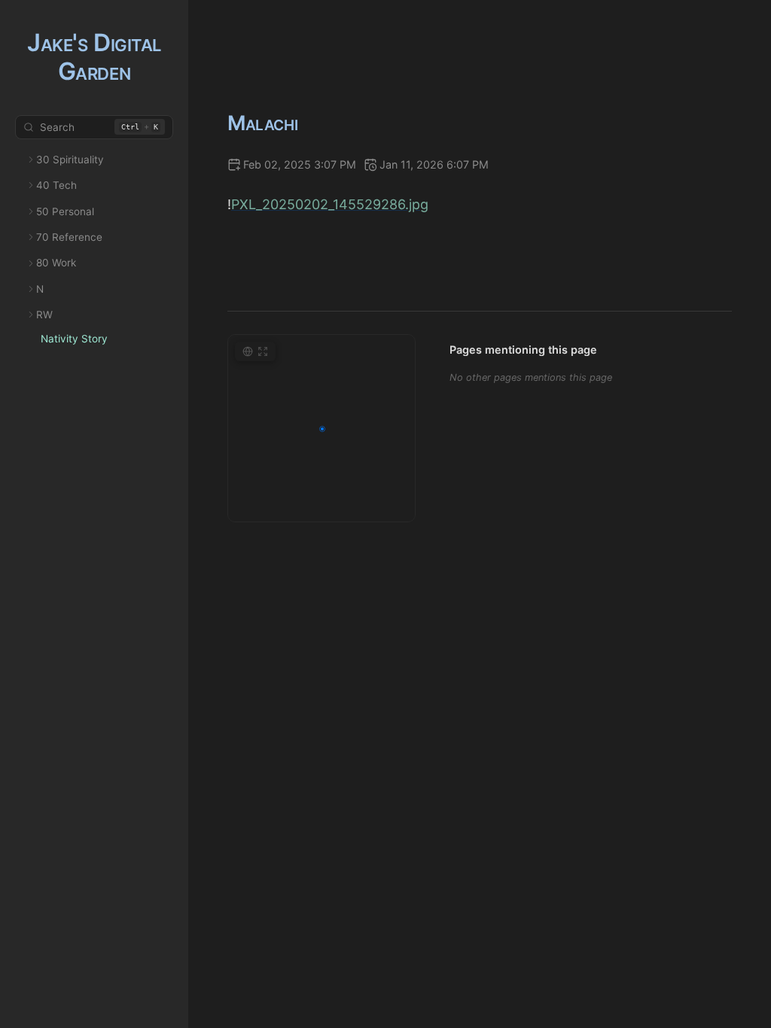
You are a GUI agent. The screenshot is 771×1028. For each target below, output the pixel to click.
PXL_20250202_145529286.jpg (329, 204)
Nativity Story (74, 339)
